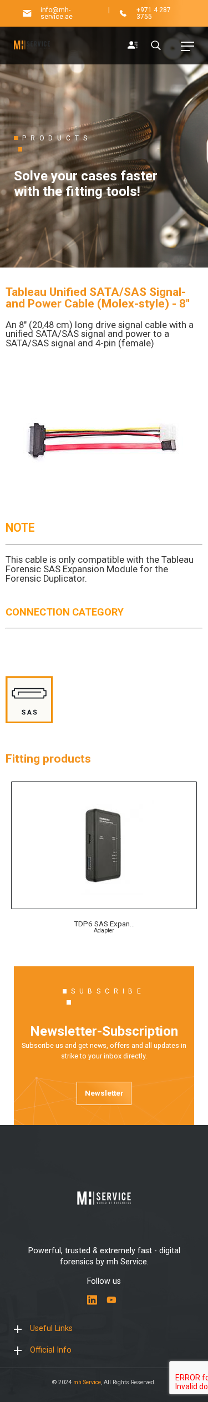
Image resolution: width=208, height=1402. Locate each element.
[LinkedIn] (92, 1300)
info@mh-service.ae (56, 13)
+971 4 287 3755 (153, 13)
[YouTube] (111, 1300)
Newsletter (104, 1092)
